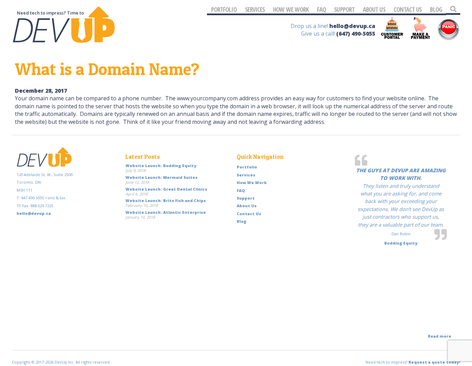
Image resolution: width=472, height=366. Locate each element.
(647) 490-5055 (355, 33)
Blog (436, 9)
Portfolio (224, 9)
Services (255, 9)
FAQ (321, 9)
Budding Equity (400, 243)
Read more (439, 336)
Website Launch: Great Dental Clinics (166, 189)
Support (344, 9)
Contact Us (408, 9)
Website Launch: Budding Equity (160, 165)
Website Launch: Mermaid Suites (161, 177)
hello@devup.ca (352, 26)
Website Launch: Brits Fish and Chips (165, 200)
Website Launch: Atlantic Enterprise (165, 212)
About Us (374, 9)
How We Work (291, 9)
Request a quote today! (434, 362)
